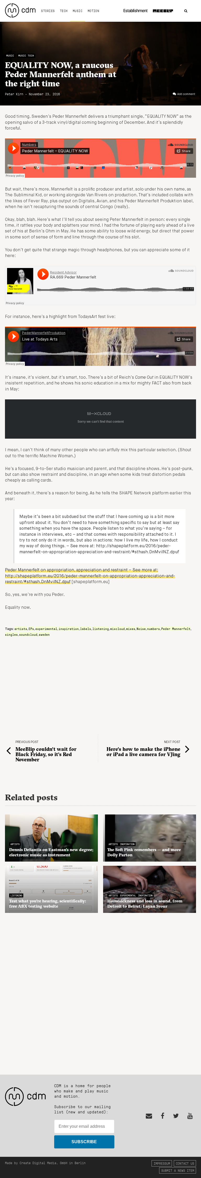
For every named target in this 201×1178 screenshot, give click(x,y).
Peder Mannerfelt (176, 629)
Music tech (26, 55)
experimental (46, 629)
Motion (93, 11)
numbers (153, 629)
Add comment (186, 94)
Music (77, 11)
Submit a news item (177, 1170)
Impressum (162, 1163)
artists (20, 629)
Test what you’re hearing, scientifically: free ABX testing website (47, 903)
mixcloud (117, 629)
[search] (186, 11)
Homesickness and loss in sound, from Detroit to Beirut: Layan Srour (144, 903)
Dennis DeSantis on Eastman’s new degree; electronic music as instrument (51, 852)
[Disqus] (100, 990)
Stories (48, 11)
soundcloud (28, 634)
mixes (130, 629)
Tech (64, 11)
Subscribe (84, 1142)
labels (85, 629)
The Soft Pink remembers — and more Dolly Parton (144, 852)
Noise (141, 629)
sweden (44, 634)
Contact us (185, 1163)
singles (11, 634)
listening (100, 629)
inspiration (69, 629)
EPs (31, 629)
